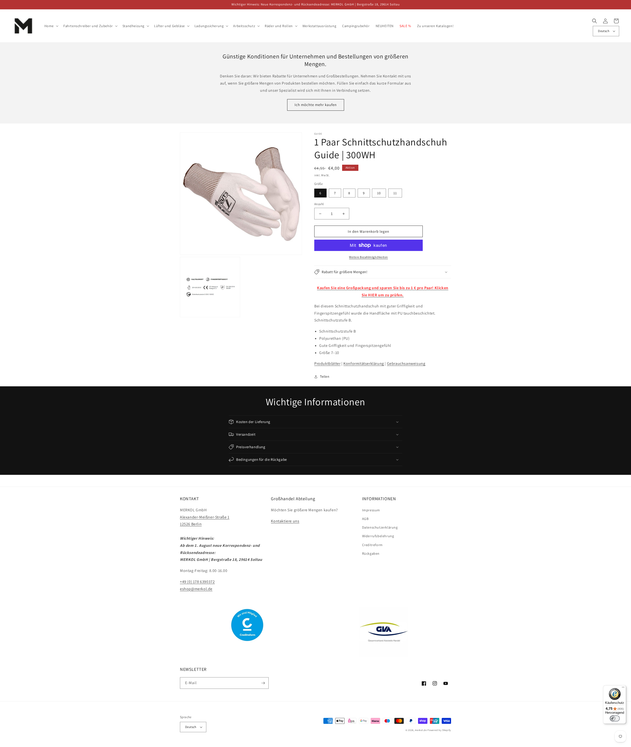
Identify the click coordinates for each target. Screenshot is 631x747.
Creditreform (372, 545)
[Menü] (623, 688)
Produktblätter (327, 363)
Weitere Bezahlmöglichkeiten (368, 257)
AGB (365, 518)
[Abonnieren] (263, 683)
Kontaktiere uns (285, 521)
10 (379, 193)
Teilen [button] (325, 376)
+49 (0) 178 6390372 (197, 581)
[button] (50, 26)
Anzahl (319, 204)
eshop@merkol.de (196, 588)
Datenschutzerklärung (380, 527)
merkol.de (421, 730)
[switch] (615, 718)
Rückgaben (371, 553)
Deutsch (603, 31)
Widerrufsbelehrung (378, 536)
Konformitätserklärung (363, 363)
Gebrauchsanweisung (406, 363)
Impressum (371, 510)
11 (395, 193)
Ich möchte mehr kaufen (316, 104)
